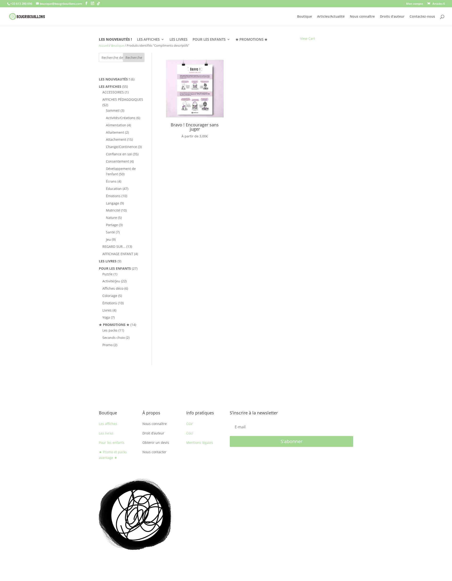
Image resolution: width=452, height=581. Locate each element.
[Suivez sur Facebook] (340, 482)
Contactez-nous (422, 17)
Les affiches (108, 423)
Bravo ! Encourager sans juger (195, 127)
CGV (189, 423)
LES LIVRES (178, 40)
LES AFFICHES (148, 40)
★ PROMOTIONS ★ (251, 40)
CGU (189, 433)
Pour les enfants (112, 442)
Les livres (106, 433)
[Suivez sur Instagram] (330, 482)
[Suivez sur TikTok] (349, 482)
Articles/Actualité (331, 17)
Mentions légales (199, 442)
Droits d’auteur (392, 17)
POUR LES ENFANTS (209, 40)
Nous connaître (362, 17)
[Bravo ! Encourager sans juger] (195, 116)
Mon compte (414, 4)
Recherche (133, 57)
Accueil (104, 45)
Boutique (304, 17)
